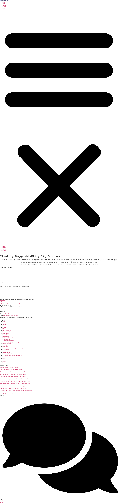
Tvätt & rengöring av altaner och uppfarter (12, 342)
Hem (3, 2)
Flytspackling (5, 336)
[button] (59, 127)
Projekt (4, 6)
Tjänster (4, 5)
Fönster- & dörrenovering (8, 337)
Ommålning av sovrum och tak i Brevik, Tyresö (11, 369)
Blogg (3, 8)
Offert (3, 359)
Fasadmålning (5, 333)
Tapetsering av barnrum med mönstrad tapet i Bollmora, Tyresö (15, 381)
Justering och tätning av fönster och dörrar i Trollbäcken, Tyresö (15, 378)
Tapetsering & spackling (8, 340)
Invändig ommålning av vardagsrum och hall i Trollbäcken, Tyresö (15, 383)
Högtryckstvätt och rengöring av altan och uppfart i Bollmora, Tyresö (16, 390)
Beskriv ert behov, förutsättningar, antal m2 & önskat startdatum (15, 286)
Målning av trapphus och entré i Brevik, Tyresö (11, 367)
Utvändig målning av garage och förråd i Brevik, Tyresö (13, 374)
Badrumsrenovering (6, 330)
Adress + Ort (3, 282)
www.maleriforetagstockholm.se (10, 315)
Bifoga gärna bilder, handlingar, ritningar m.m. (10, 299)
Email (1, 278)
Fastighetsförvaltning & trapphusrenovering (12, 334)
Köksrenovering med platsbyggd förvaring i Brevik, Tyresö (13, 371)
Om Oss (4, 3)
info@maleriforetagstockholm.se (10, 313)
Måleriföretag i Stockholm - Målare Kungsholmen (11, 303)
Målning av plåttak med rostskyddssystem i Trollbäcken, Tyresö (15, 393)
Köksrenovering (6, 339)
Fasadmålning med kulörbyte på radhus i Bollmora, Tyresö (13, 386)
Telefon (1, 273)
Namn (1, 269)
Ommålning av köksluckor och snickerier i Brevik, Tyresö (13, 376)
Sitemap (2, 502)
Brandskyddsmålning (7, 331)
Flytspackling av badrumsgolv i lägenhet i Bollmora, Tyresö (13, 388)
